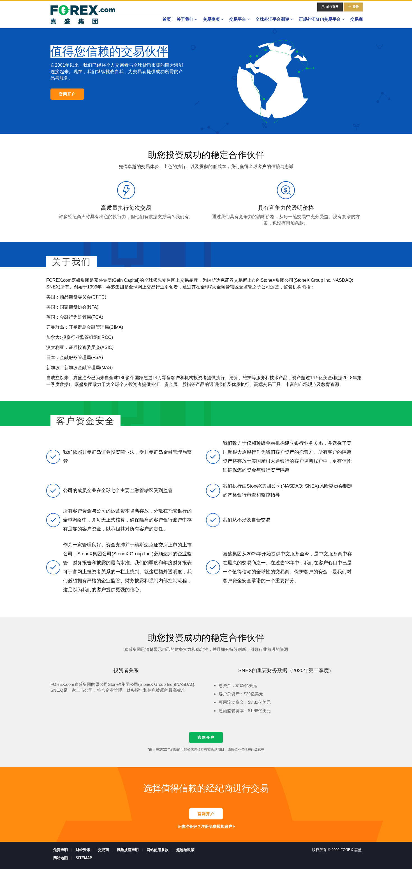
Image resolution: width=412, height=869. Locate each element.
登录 (356, 6)
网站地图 (60, 858)
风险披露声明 (128, 850)
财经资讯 (83, 850)
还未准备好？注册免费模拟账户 (205, 826)
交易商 (356, 19)
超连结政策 (185, 850)
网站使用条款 (157, 850)
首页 (167, 19)
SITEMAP (84, 858)
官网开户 (67, 94)
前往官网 (332, 6)
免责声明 (60, 850)
